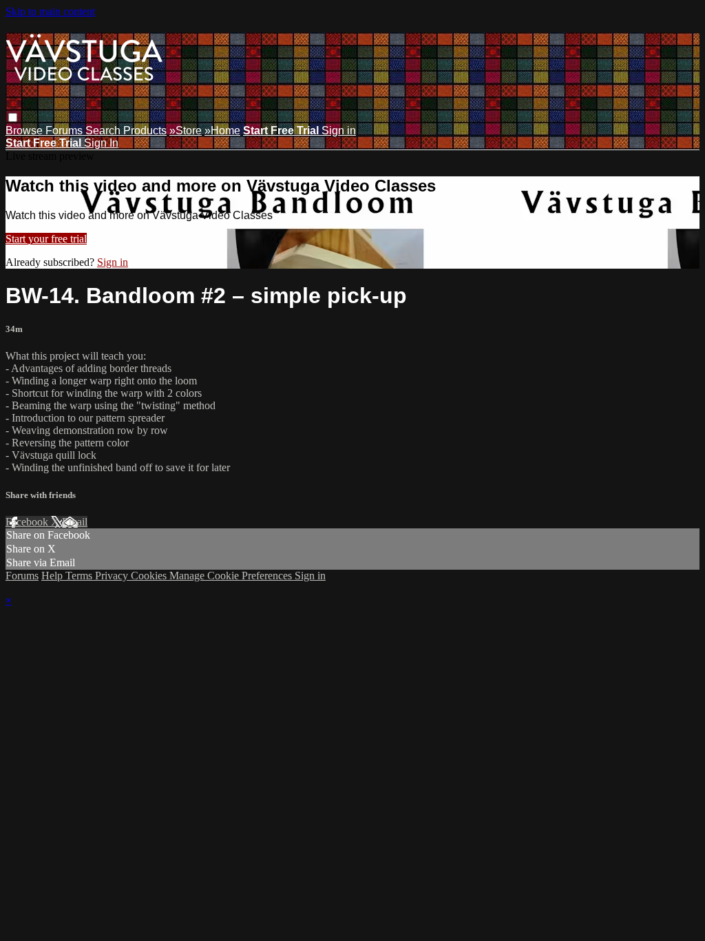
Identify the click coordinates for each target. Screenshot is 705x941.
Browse (25, 130)
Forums (65, 130)
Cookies (150, 575)
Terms (80, 575)
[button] (12, 117)
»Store (185, 130)
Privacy (113, 575)
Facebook (28, 522)
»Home (222, 130)
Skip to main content (50, 11)
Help (53, 575)
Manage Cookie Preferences (232, 575)
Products (145, 130)
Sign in (339, 130)
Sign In (101, 143)
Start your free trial (46, 239)
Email (74, 522)
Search (104, 130)
